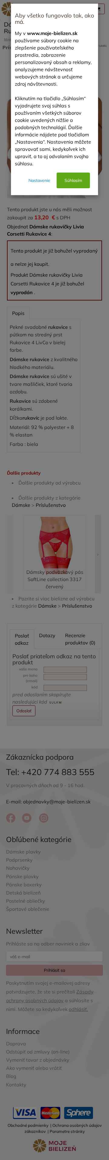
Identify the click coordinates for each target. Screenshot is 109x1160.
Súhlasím (73, 180)
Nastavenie (39, 180)
